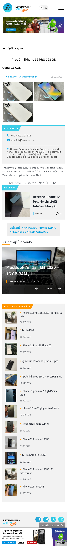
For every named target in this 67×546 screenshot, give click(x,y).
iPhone (38, 213)
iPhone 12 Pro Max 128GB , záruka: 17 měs (41, 314)
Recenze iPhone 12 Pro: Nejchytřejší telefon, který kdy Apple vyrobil (46, 201)
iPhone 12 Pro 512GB (33, 486)
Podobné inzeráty (17, 306)
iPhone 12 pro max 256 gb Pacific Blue (38, 392)
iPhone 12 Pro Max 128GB (35, 439)
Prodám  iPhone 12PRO (35, 423)
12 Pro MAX (28, 330)
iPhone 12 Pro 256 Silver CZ (37, 345)
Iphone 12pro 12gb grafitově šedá (40, 408)
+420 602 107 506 (21, 135)
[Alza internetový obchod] (33, 24)
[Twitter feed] (46, 519)
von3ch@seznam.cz (22, 140)
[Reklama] (33, 537)
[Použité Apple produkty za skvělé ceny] (17, 7)
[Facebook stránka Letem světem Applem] (38, 519)
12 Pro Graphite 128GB (34, 455)
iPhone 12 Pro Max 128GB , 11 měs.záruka (36, 471)
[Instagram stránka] (53, 519)
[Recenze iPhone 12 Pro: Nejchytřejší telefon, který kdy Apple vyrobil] (17, 204)
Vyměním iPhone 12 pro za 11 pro (40, 361)
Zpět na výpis (15, 48)
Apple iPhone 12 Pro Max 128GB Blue (42, 376)
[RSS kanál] (61, 519)
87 (61, 213)
